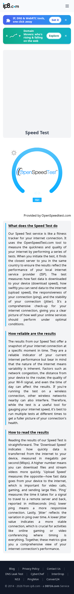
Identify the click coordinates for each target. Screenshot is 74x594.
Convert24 (52, 579)
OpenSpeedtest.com (56, 215)
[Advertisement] (37, 91)
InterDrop (58, 574)
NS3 (17, 579)
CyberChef (37, 574)
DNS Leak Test (14, 574)
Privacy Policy (30, 568)
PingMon (33, 579)
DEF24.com (52, 586)
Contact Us (54, 568)
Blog (12, 568)
